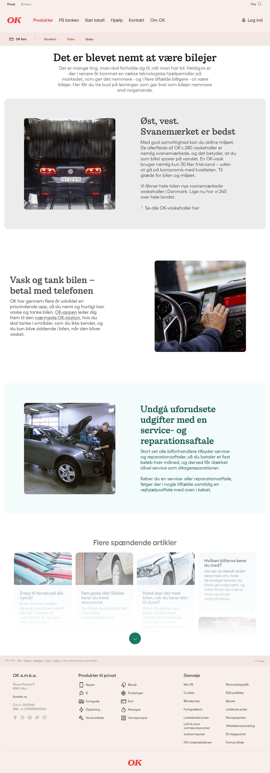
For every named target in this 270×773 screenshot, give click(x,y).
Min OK (188, 684)
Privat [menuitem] (11, 4)
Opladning (92, 709)
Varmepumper (137, 717)
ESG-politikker (235, 692)
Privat (27, 660)
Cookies (189, 692)
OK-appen (66, 312)
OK (19, 660)
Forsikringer (135, 692)
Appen (90, 684)
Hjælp (89, 39)
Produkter (38, 660)
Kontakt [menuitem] (136, 20)
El (86, 692)
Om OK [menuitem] (157, 20)
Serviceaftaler (94, 717)
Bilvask (132, 684)
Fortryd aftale (235, 742)
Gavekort (50, 39)
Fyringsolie (92, 701)
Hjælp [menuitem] (117, 20)
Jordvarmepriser (194, 734)
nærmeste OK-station (57, 317)
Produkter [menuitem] (43, 20)
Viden (71, 39)
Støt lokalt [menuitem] (95, 20)
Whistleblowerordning (240, 725)
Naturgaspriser (236, 717)
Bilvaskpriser (192, 701)
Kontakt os (20, 696)
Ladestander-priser (196, 717)
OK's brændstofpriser (198, 742)
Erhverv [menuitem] (26, 4)
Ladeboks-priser (236, 709)
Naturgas (134, 709)
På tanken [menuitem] (69, 20)
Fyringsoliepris (193, 709)
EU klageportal (235, 734)
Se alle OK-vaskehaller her (172, 207)
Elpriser (230, 701)
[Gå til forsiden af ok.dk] (14, 20)
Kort (48, 660)
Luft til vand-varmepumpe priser (197, 725)
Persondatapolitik (237, 684)
